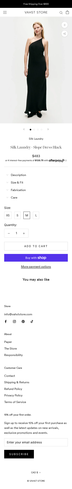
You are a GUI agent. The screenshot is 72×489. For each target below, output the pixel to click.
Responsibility (13, 355)
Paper (8, 342)
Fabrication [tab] (18, 190)
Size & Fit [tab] (17, 182)
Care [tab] (14, 197)
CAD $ (34, 472)
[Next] (48, 129)
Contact (9, 376)
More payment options (36, 266)
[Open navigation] (5, 12)
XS (8, 215)
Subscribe (19, 454)
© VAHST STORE (36, 480)
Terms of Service (15, 402)
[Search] (61, 12)
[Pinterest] (23, 321)
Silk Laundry (36, 138)
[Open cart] (67, 12)
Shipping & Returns (16, 382)
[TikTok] (31, 321)
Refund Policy (13, 389)
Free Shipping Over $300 (36, 3)
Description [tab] (18, 175)
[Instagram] (14, 321)
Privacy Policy (13, 395)
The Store (10, 348)
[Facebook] (5, 321)
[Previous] (23, 129)
